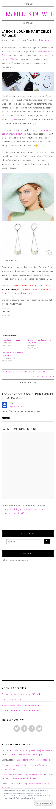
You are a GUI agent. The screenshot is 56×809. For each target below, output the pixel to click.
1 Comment (44, 40)
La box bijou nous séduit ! (12, 340)
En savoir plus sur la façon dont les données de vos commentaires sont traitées (25, 509)
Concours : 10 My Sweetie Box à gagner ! (25, 372)
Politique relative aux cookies (25, 798)
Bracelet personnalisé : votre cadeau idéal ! (21, 704)
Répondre (5, 418)
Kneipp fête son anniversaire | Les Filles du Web (22, 774)
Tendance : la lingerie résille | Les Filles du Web (22, 765)
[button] (28, 81)
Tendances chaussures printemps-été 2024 (21, 694)
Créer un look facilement (13, 699)
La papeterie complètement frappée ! (34, 759)
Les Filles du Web (28, 13)
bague (12, 119)
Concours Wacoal (9, 769)
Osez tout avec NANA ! (41, 376)
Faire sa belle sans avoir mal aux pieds (27, 754)
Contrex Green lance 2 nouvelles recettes (20, 710)
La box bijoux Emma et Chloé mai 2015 (26, 33)
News (34, 40)
